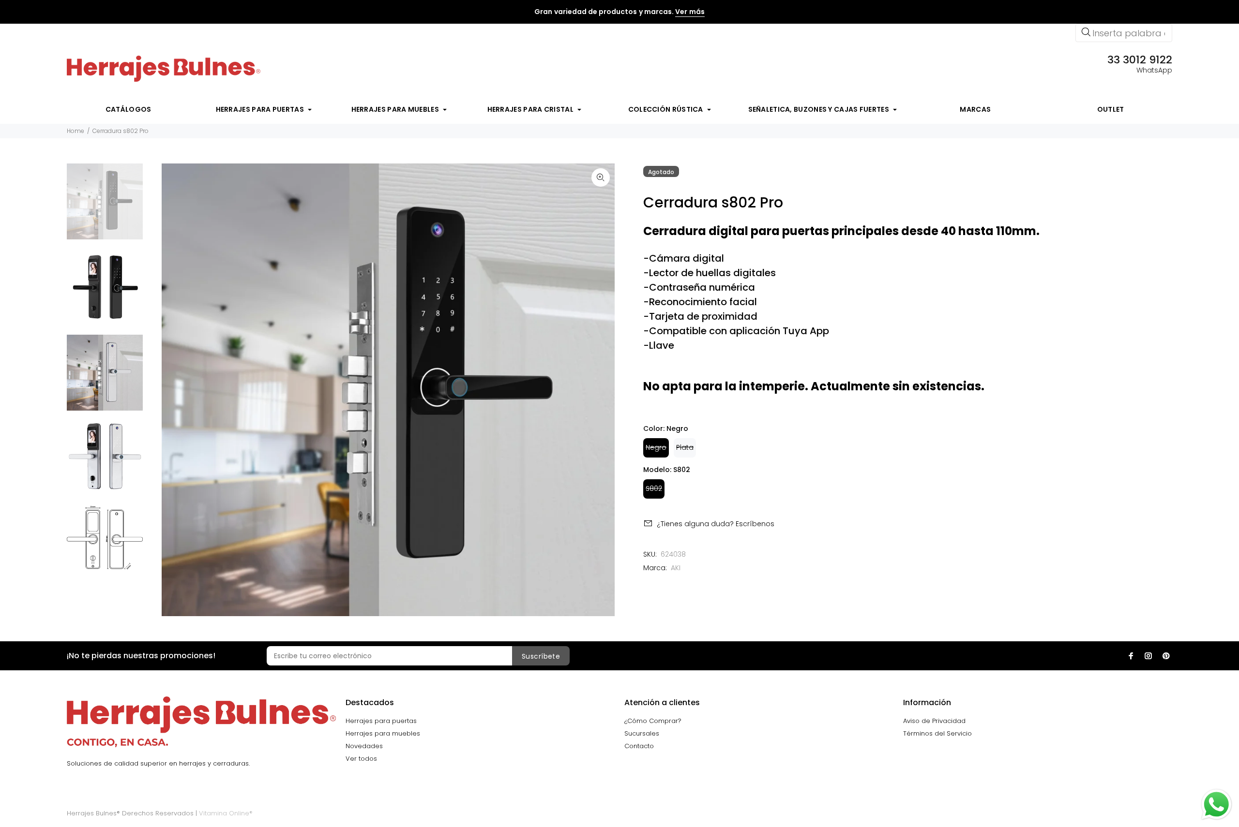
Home (75, 131)
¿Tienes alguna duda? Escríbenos (715, 524)
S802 (654, 488)
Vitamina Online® (226, 813)
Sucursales (641, 733)
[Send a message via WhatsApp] (1216, 804)
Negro (656, 447)
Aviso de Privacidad (934, 720)
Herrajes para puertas (381, 720)
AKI (675, 568)
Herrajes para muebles (383, 733)
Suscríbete (541, 656)
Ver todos (361, 758)
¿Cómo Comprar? (652, 720)
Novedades (364, 746)
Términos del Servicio (937, 733)
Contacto (639, 746)
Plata (685, 447)
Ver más (689, 11)
